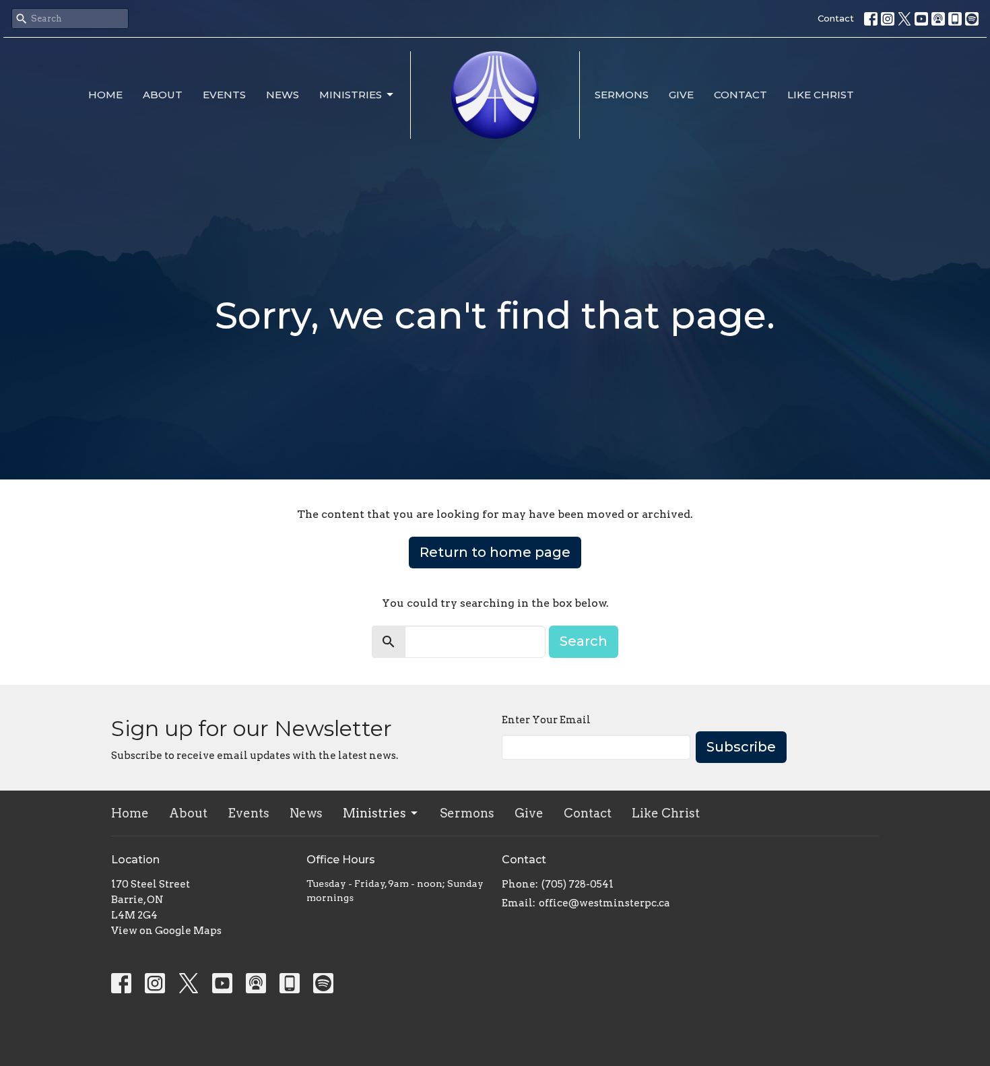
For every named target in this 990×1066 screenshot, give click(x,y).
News (282, 94)
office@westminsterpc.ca (604, 903)
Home (105, 94)
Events (224, 94)
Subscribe (741, 747)
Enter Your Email (546, 720)
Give (681, 94)
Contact (836, 18)
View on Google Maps (166, 931)
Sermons (622, 94)
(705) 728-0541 (577, 884)
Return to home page (495, 552)
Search (583, 641)
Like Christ (820, 94)
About (163, 94)
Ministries (350, 94)
